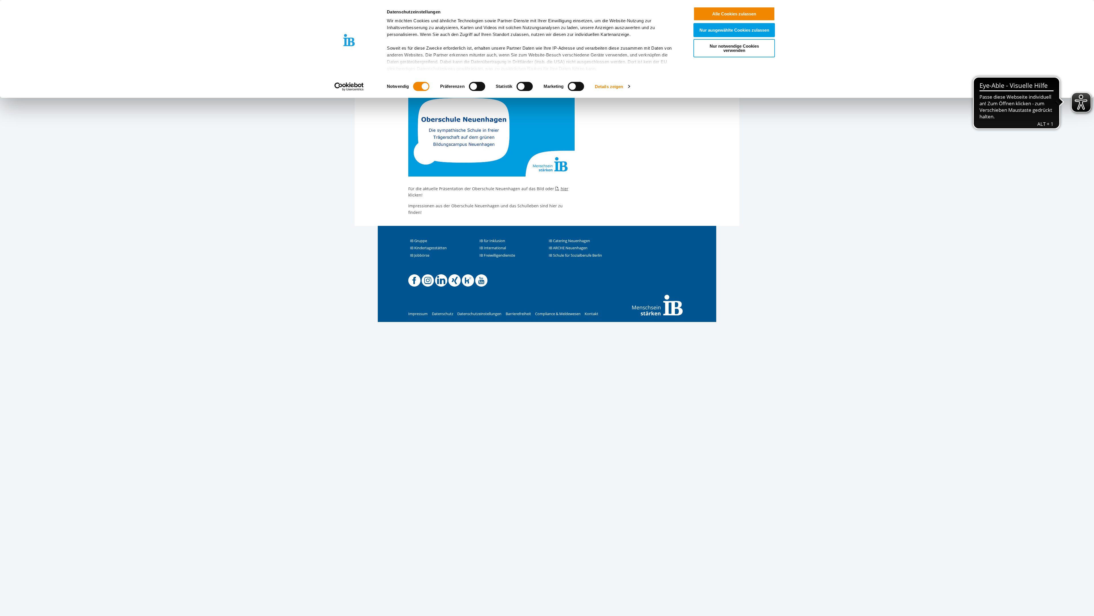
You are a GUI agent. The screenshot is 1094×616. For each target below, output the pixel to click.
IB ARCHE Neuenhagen (568, 248)
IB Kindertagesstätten (428, 248)
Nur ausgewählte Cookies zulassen (734, 30)
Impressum (418, 313)
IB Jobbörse (419, 255)
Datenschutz (442, 313)
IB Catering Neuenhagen (569, 240)
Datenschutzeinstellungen (479, 313)
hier (564, 188)
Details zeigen (609, 86)
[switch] (477, 86)
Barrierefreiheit (518, 313)
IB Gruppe (418, 240)
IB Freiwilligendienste (497, 255)
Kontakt (591, 313)
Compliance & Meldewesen (558, 313)
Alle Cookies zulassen (734, 13)
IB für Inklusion (492, 240)
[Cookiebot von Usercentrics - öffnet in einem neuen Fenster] (349, 86)
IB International (492, 248)
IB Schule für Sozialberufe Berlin (575, 255)
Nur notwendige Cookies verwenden (734, 48)
